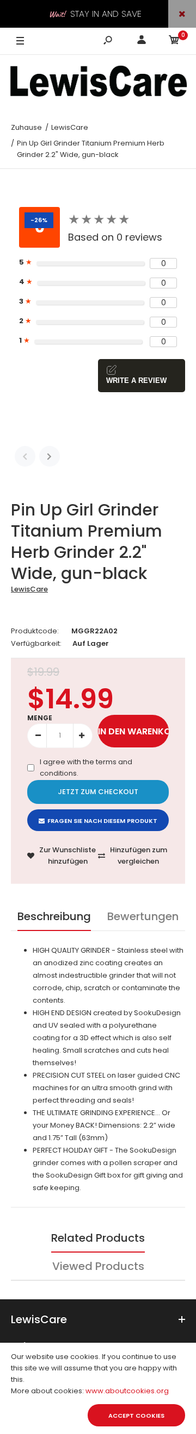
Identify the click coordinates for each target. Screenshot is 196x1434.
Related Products (98, 1238)
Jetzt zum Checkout (98, 792)
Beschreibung (54, 916)
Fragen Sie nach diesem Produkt (102, 820)
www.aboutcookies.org (127, 1391)
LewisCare (29, 589)
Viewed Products (98, 1266)
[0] (174, 41)
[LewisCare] (98, 84)
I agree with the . (86, 767)
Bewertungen (143, 916)
